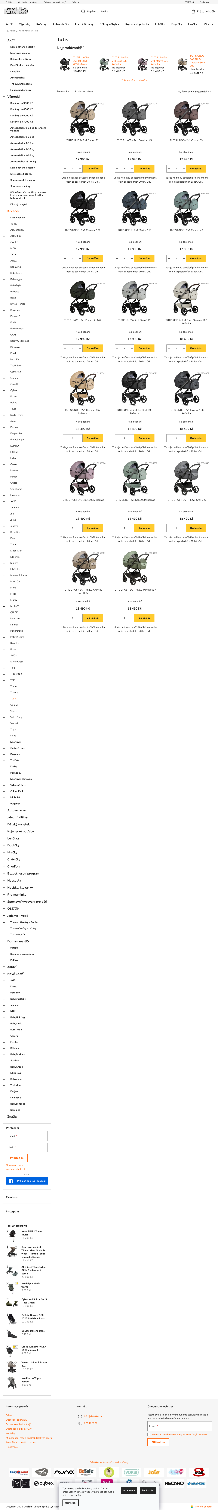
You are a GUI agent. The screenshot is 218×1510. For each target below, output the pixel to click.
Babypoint (16, 1079)
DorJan (14, 427)
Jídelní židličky (17, 817)
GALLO (14, 242)
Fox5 (13, 322)
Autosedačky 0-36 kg (22, 143)
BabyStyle (15, 285)
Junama (14, 526)
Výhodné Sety (18, 785)
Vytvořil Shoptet (203, 1506)
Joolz (13, 520)
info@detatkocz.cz (93, 1416)
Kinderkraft (16, 550)
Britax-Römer (17, 304)
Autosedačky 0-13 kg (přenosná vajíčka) (28, 129)
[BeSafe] (86, 1472)
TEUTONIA (16, 674)
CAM (13, 334)
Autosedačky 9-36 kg (22, 155)
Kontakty (10, 1433)
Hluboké (15, 797)
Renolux (14, 643)
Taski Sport (16, 365)
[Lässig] (109, 1472)
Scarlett (14, 1060)
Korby (13, 766)
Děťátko (94, 1462)
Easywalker (16, 433)
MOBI (13, 248)
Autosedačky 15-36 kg (23, 161)
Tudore (14, 692)
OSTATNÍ (14, 909)
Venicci (14, 723)
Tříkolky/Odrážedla (21, 84)
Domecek (15, 1097)
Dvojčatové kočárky (21, 174)
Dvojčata (15, 754)
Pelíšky (14, 960)
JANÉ (13, 501)
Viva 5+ (14, 711)
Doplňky (15, 71)
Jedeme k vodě (17, 916)
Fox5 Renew (17, 328)
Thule (13, 686)
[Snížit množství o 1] (65, 168)
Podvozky (15, 772)
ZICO (13, 254)
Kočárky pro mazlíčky (22, 954)
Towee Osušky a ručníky (23, 928)
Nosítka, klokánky (20, 887)
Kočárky (13, 211)
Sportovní (15, 742)
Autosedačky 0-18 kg (22, 137)
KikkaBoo (15, 532)
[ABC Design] (21, 1483)
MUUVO (14, 606)
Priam (13, 396)
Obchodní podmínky (27, 2)
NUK (13, 1011)
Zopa (13, 729)
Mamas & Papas (18, 575)
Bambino (15, 1110)
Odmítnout (129, 1490)
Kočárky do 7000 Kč (21, 121)
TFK (12, 680)
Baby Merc (16, 273)
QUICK (14, 612)
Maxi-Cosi (15, 581)
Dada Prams (16, 415)
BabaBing (15, 267)
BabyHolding (17, 1017)
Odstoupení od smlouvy (18, 1428)
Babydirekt (16, 1023)
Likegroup (16, 1073)
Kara (12, 538)
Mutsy (13, 600)
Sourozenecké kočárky (22, 180)
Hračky (12, 852)
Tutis (13, 698)
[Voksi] (131, 1472)
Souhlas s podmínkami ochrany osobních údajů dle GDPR (180, 1434)
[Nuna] (64, 1472)
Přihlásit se (17, 1158)
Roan (13, 649)
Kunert (14, 563)
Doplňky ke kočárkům (22, 65)
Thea (13, 544)
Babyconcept (17, 1103)
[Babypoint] (19, 1472)
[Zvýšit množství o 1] (80, 168)
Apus (13, 421)
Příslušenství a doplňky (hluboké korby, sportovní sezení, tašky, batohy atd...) (28, 195)
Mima (13, 587)
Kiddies (14, 1048)
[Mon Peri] (176, 1472)
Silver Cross (17, 661)
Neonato (15, 618)
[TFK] (41, 1472)
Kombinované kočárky (22, 47)
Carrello (14, 384)
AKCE (11, 40)
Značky (12, 1116)
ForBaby (15, 992)
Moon (13, 593)
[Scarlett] (199, 1472)
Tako (12, 667)
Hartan (14, 470)
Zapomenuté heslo (16, 1169)
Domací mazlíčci (18, 941)
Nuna (13, 735)
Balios (13, 402)
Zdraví (11, 967)
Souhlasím (147, 1490)
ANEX (13, 260)
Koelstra (14, 556)
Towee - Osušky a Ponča (24, 922)
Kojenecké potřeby (20, 59)
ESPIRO (14, 446)
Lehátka (13, 838)
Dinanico (15, 347)
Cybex (13, 390)
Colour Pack (17, 791)
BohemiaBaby (18, 999)
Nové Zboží (15, 974)
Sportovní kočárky (20, 53)
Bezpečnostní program (23, 873)
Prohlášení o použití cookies (21, 1442)
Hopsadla (14, 880)
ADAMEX (15, 236)
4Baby (13, 223)
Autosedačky (17, 77)
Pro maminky (16, 894)
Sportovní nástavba (21, 779)
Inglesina (15, 495)
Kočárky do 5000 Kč (21, 115)
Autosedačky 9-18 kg (22, 149)
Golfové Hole (17, 748)
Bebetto (14, 291)
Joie (12, 513)
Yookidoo (15, 1085)
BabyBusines (17, 1054)
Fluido (13, 353)
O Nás (9, 2)
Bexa (13, 297)
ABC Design (17, 230)
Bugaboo (15, 310)
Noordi (14, 624)
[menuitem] (9, 24)
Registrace (204, 2)
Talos (13, 409)
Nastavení (70, 1502)
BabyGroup (16, 1066)
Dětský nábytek (19, 204)
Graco (13, 464)
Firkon (13, 458)
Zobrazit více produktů (133, 80)
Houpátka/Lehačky (20, 90)
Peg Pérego (16, 630)
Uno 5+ (14, 705)
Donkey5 (15, 316)
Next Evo (15, 359)
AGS (12, 980)
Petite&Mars (17, 637)
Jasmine (14, 507)
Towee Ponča (17, 934)
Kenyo (13, 986)
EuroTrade (16, 1029)
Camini (14, 378)
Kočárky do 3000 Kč (21, 103)
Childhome (16, 489)
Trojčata (14, 760)
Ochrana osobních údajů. (55, 2)
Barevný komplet (19, 341)
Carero (14, 1036)
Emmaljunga (17, 439)
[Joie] (154, 1472)
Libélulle (15, 569)
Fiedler (14, 1042)
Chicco (13, 483)
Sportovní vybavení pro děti (27, 902)
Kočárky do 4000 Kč (21, 109)
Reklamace (12, 1447)
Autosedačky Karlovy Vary (114, 1462)
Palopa (14, 947)
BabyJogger (16, 279)
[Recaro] (174, 1483)
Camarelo (15, 371)
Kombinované (17, 217)
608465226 (91, 1423)
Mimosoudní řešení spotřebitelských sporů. (29, 1438)
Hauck (13, 476)
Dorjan (14, 1091)
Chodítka (13, 866)
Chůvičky (13, 859)
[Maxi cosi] (196, 1483)
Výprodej (13, 97)
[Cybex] (44, 1483)
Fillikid (14, 452)
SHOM (14, 655)
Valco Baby (16, 717)
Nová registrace (14, 1165)
